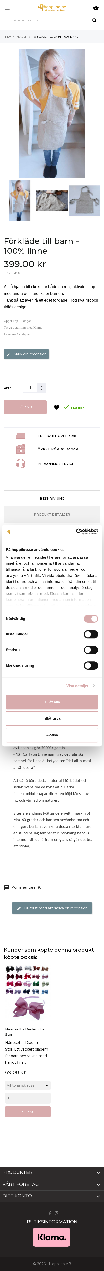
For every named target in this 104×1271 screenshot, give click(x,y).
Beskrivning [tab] (52, 498)
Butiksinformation (52, 1222)
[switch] (91, 634)
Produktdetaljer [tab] (52, 514)
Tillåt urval (52, 718)
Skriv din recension (26, 354)
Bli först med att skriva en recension (52, 908)
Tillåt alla (52, 702)
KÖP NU (25, 407)
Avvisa (52, 735)
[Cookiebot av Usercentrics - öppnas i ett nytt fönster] (76, 531)
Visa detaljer (77, 686)
